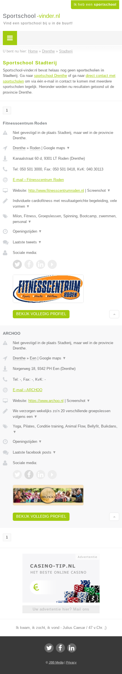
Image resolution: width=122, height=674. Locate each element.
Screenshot (99, 190)
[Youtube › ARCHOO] (52, 474)
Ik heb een (95, 5)
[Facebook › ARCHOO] (28, 474)
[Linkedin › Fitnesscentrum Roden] (40, 264)
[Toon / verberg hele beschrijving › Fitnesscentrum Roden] (66, 203)
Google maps (56, 148)
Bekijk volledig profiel (41, 314)
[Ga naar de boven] (114, 314)
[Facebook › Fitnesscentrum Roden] (28, 264)
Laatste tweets (27, 242)
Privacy (71, 662)
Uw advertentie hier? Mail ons (61, 609)
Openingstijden (27, 231)
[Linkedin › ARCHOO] (40, 474)
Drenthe (19, 148)
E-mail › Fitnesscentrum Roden (38, 180)
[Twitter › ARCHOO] (17, 474)
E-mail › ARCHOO (27, 390)
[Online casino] (61, 556)
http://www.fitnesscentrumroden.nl (56, 190)
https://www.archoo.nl (46, 401)
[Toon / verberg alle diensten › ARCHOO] (66, 429)
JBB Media (56, 662)
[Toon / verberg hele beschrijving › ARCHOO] (66, 413)
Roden (35, 148)
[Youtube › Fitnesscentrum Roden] (52, 264)
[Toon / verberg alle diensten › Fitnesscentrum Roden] (66, 218)
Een (33, 358)
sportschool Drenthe (50, 75)
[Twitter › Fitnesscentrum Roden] (17, 264)
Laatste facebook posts (34, 452)
